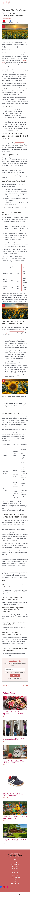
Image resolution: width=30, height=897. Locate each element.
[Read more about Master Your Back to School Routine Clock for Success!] (15, 752)
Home (15, 870)
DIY (15, 881)
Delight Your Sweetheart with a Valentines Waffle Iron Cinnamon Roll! (13, 713)
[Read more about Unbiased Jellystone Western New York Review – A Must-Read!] (15, 830)
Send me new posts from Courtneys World (15, 672)
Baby (7, 797)
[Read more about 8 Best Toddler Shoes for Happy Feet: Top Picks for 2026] (15, 780)
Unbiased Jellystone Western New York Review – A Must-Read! (14, 840)
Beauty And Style (15, 877)
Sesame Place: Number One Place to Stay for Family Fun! (15, 817)
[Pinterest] (4, 887)
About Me (15, 862)
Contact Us (15, 866)
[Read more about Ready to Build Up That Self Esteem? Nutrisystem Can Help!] (15, 728)
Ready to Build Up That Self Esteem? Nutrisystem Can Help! (15, 738)
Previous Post (5, 685)
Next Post (26, 685)
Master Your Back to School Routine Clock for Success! (14, 761)
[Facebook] (1, 887)
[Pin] (3, 26)
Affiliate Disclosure (15, 864)
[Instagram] (7, 887)
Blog (4, 716)
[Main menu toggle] (27, 3)
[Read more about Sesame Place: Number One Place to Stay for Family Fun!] (15, 808)
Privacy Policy (15, 868)
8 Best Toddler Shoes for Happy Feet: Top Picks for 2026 (13, 794)
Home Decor (15, 875)
